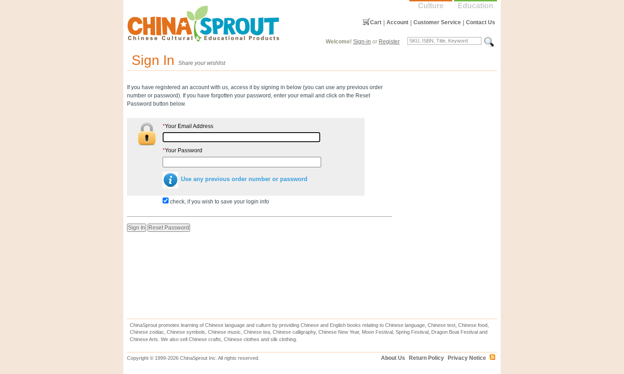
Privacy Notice (467, 358)
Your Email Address (188, 126)
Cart (375, 22)
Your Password (182, 150)
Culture (431, 6)
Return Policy (426, 358)
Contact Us (480, 22)
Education (475, 6)
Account (397, 22)
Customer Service (437, 22)
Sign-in (362, 41)
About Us (393, 358)
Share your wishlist (201, 63)
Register (389, 41)
